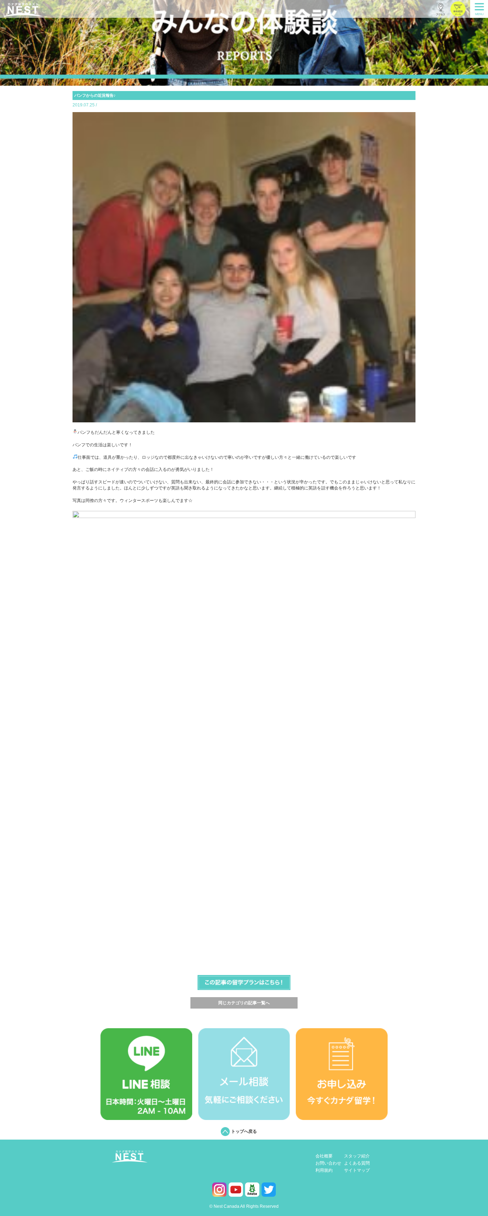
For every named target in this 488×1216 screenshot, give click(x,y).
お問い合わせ (328, 1163)
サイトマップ (357, 1170)
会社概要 (324, 1156)
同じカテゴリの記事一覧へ (244, 1002)
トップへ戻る (244, 1131)
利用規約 (324, 1170)
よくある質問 (357, 1163)
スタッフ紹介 (357, 1156)
